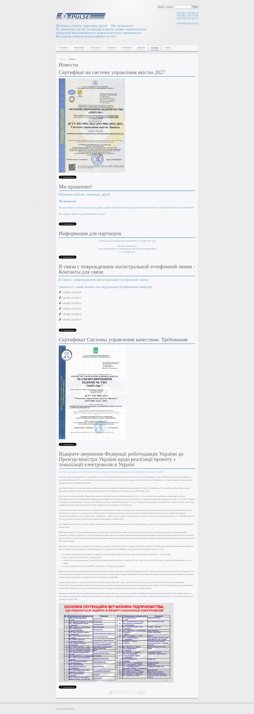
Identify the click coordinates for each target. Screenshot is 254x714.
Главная (62, 59)
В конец (141, 693)
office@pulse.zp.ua (187, 23)
